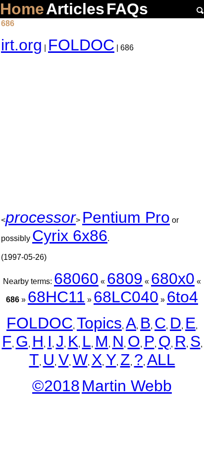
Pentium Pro (126, 217)
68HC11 (56, 297)
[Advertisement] (102, 131)
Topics (99, 323)
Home (22, 9)
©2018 (56, 386)
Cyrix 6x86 (69, 236)
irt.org (21, 45)
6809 (125, 279)
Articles (75, 9)
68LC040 (126, 297)
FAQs (127, 9)
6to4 (182, 297)
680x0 (173, 279)
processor (40, 217)
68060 (76, 279)
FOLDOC (81, 45)
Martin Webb (127, 386)
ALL (161, 360)
